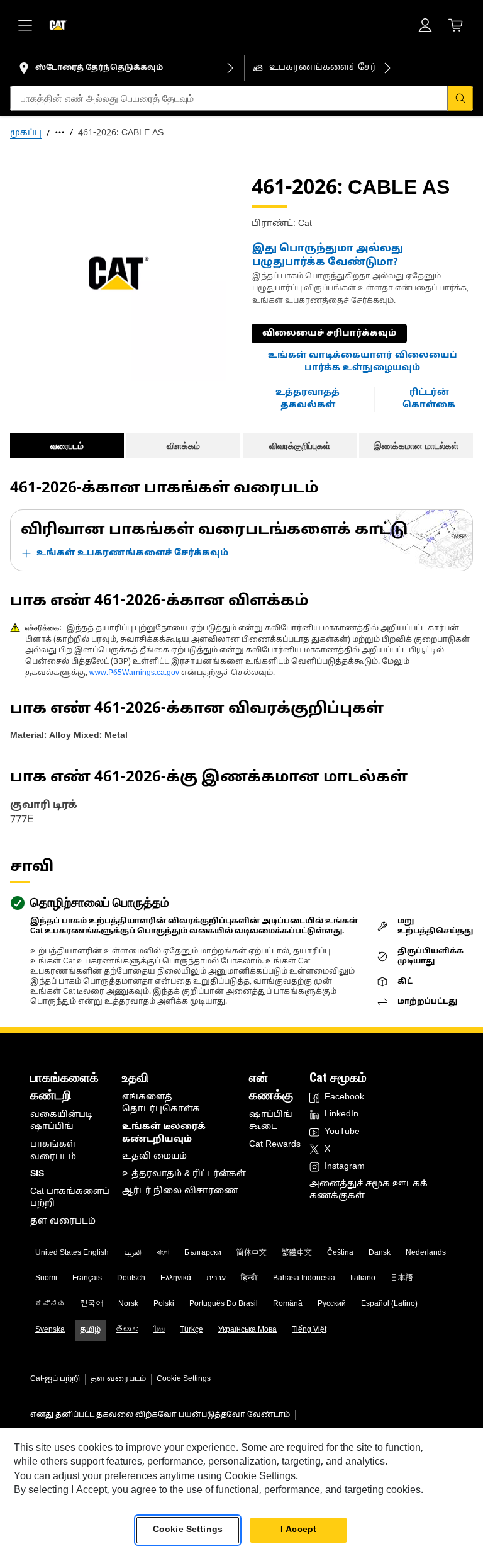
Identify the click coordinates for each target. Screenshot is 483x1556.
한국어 (91, 1304)
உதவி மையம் (154, 1156)
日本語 (402, 1278)
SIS (37, 1174)
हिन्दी (249, 1278)
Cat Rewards (275, 1144)
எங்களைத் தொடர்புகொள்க (161, 1103)
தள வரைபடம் (63, 1221)
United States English (72, 1253)
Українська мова (247, 1330)
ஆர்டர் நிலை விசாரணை (180, 1191)
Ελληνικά (175, 1278)
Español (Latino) (389, 1304)
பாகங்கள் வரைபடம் (53, 1150)
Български (202, 1253)
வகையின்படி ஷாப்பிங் (61, 1121)
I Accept (298, 1530)
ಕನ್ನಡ (50, 1304)
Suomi (46, 1278)
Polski (163, 1304)
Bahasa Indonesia (304, 1278)
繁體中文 (297, 1253)
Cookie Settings (184, 1379)
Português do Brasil (223, 1304)
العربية (133, 1253)
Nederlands (426, 1253)
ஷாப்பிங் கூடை (270, 1121)
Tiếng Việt (309, 1330)
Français (87, 1278)
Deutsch (131, 1278)
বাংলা (163, 1253)
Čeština (340, 1253)
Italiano (362, 1278)
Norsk (128, 1304)
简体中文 (251, 1253)
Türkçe (191, 1330)
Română (288, 1304)
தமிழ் (90, 1330)
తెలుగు (127, 1330)
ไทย (159, 1330)
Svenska (50, 1330)
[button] (362, 361)
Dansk (380, 1253)
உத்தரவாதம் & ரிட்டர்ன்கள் (184, 1174)
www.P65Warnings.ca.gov (134, 673)
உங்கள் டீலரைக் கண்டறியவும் (164, 1133)
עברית (216, 1278)
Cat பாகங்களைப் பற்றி (69, 1198)
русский (332, 1304)
